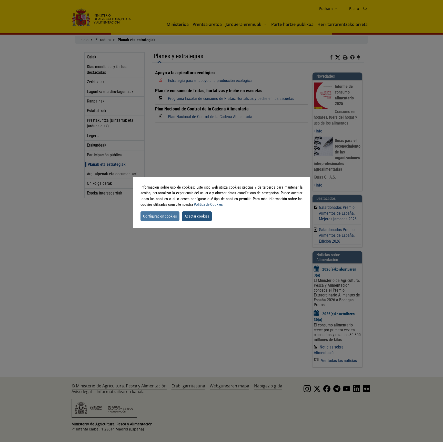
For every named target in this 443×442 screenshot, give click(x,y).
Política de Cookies (208, 204)
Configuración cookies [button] (160, 216)
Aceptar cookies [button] (197, 216)
